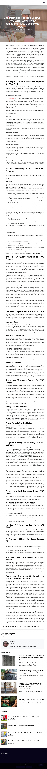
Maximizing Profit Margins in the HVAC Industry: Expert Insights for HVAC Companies (25, 733)
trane (8, 626)
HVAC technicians (10, 98)
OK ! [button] (41, 764)
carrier (3, 626)
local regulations (36, 626)
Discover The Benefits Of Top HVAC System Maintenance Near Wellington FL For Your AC (25, 741)
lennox (12, 626)
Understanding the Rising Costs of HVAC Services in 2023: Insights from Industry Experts (24, 717)
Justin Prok (18, 29)
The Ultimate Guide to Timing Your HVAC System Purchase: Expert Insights (31, 671)
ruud (21, 626)
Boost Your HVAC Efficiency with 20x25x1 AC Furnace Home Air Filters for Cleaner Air (31, 657)
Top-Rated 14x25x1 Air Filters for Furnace (31, 699)
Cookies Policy (35, 764)
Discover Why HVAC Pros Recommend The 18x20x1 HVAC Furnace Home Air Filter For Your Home (30, 684)
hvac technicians (27, 626)
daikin (17, 626)
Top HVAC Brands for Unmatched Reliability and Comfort (21, 725)
